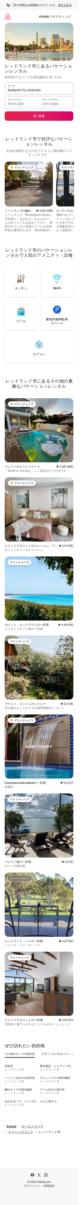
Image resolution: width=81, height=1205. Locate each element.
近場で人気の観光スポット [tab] (57, 1054)
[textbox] (22, 104)
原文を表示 (65, 5)
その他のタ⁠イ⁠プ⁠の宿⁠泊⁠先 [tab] (20, 1054)
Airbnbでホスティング (55, 17)
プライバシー (31, 1186)
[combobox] (39, 90)
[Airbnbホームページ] (8, 16)
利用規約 (49, 1186)
